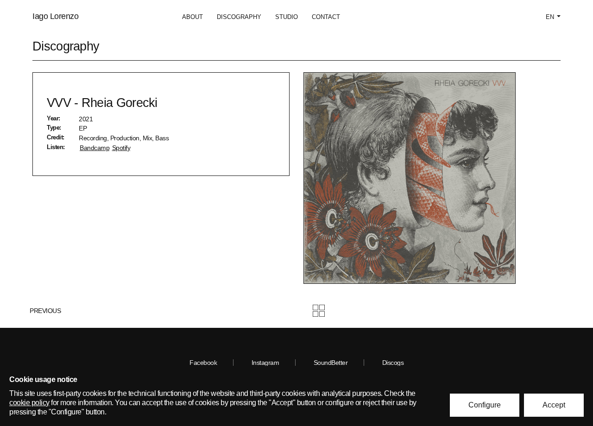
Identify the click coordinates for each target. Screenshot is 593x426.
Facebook (203, 362)
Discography (239, 16)
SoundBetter (331, 362)
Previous (44, 310)
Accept (554, 405)
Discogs (393, 362)
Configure (484, 405)
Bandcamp (94, 147)
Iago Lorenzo (55, 16)
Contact (326, 16)
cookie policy (29, 403)
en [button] (551, 16)
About (192, 16)
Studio (286, 16)
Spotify (121, 147)
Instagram (265, 362)
